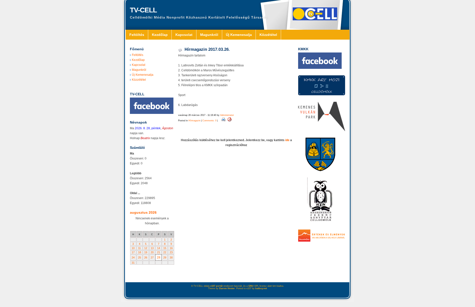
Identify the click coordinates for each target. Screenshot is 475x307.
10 (133, 248)
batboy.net (261, 288)
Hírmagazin (194, 120)
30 (171, 257)
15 (164, 248)
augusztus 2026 (143, 212)
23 (171, 252)
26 (145, 257)
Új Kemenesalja (239, 35)
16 (171, 248)
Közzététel (268, 35)
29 (164, 257)
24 (133, 257)
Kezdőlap (160, 35)
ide (287, 140)
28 (158, 257)
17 (133, 252)
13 (152, 248)
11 (139, 248)
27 (152, 257)
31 (133, 262)
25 (139, 257)
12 (145, 248)
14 (158, 248)
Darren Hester (227, 288)
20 (152, 252)
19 (145, 252)
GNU (251, 286)
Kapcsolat (183, 35)
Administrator (227, 115)
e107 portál (216, 286)
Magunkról (209, 35)
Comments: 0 (209, 120)
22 (164, 252)
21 (158, 252)
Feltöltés (136, 35)
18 (139, 252)
